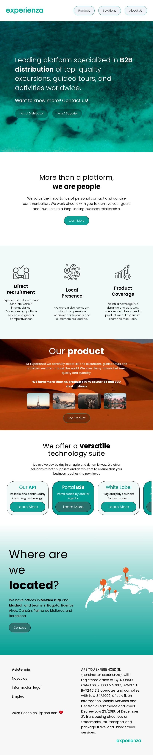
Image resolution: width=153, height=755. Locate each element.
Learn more (77, 220)
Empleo (18, 696)
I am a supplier (67, 113)
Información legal (26, 687)
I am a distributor (32, 113)
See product (76, 418)
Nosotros (19, 678)
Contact (20, 627)
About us (135, 10)
